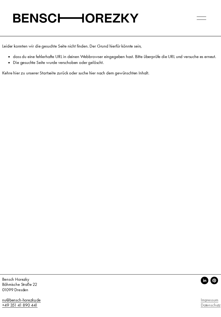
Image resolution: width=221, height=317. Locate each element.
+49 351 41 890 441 (19, 305)
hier (16, 72)
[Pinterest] (214, 280)
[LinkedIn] (204, 280)
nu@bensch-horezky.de (21, 299)
